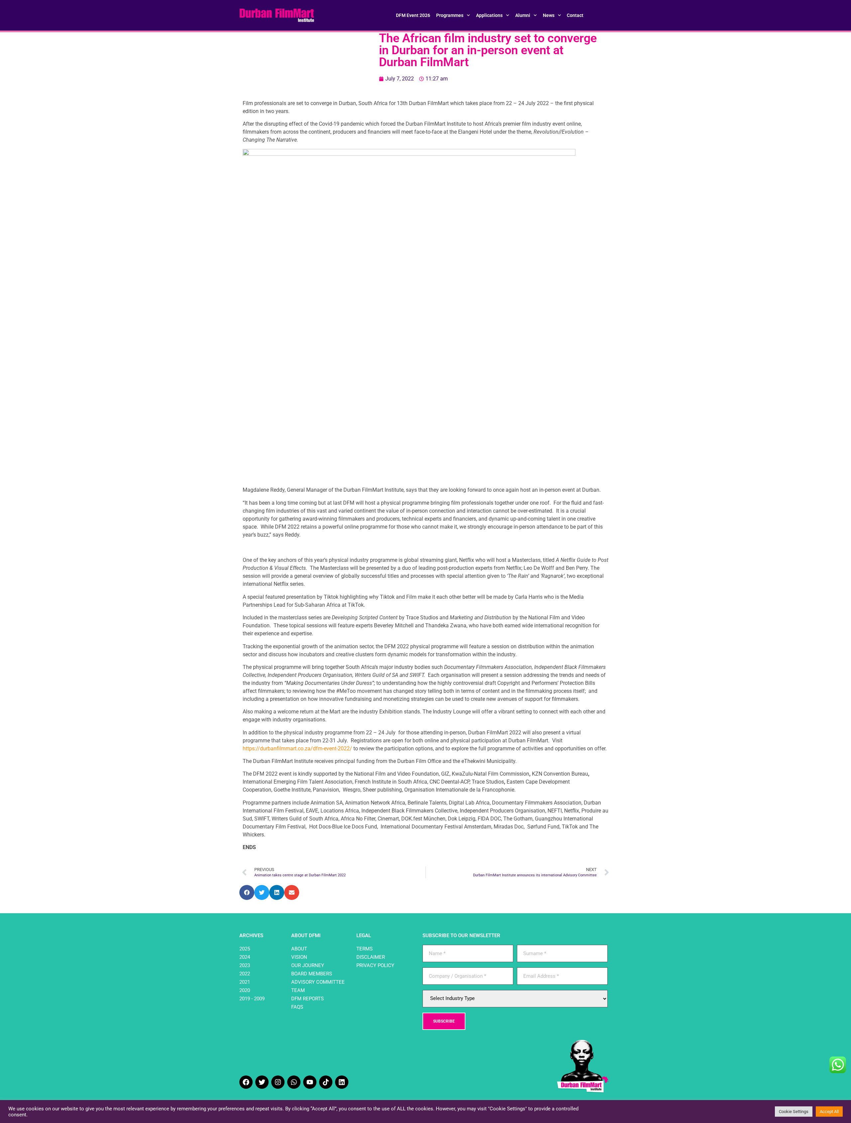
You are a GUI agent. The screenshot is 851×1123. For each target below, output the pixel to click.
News (548, 15)
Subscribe (444, 1021)
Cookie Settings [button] (793, 1111)
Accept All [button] (829, 1111)
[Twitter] (262, 1082)
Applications (489, 15)
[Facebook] (246, 1082)
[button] (246, 892)
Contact (575, 15)
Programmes (449, 15)
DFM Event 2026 (413, 15)
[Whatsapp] (294, 1082)
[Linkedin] (341, 1082)
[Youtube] (309, 1082)
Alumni (522, 15)
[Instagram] (278, 1082)
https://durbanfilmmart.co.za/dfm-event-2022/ (297, 748)
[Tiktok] (325, 1082)
